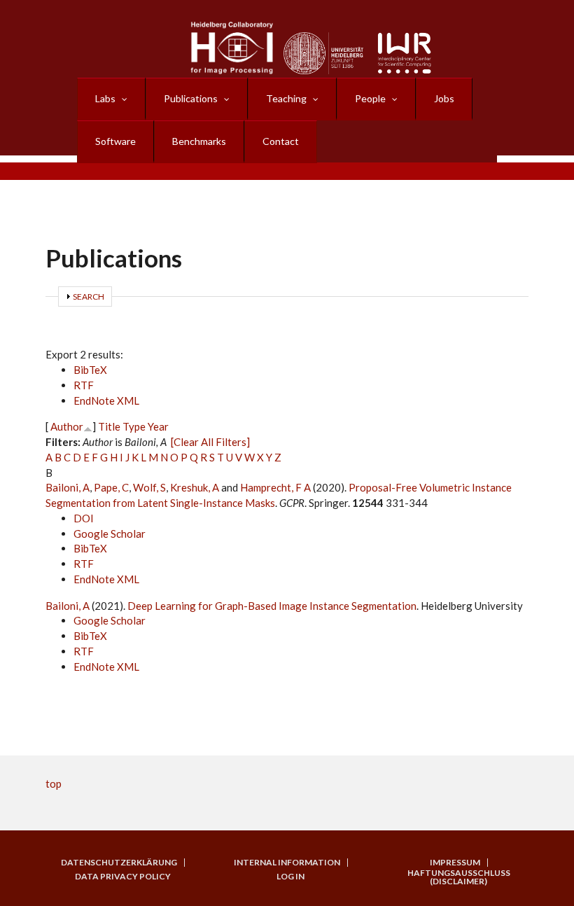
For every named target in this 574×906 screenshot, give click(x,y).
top (54, 783)
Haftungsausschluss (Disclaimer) (458, 877)
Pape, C (111, 487)
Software (115, 141)
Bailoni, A (68, 487)
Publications (191, 98)
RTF (84, 385)
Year (158, 426)
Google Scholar (110, 533)
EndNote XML (106, 400)
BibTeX (90, 369)
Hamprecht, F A (275, 487)
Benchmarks (199, 141)
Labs (105, 98)
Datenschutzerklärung (119, 862)
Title (109, 426)
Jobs (444, 98)
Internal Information (287, 862)
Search (88, 296)
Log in (290, 876)
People (370, 98)
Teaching (286, 98)
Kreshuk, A (194, 487)
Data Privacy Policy (123, 876)
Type (134, 426)
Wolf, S (149, 487)
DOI (84, 518)
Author (66, 426)
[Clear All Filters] (210, 441)
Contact (280, 141)
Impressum (455, 862)
